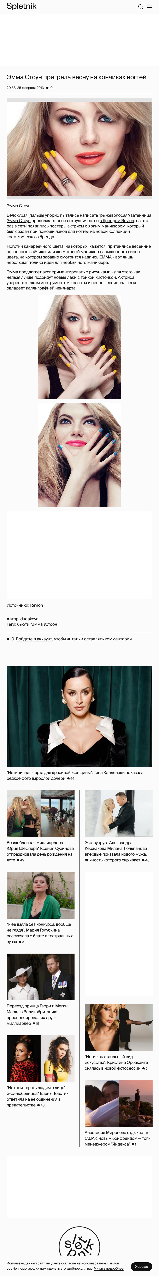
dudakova (29, 619)
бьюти (23, 624)
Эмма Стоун (19, 221)
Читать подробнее (109, 1268)
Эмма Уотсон (44, 624)
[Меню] (149, 6)
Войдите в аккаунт (34, 639)
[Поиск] (140, 6)
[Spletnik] (21, 6)
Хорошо (141, 1266)
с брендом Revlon (117, 221)
